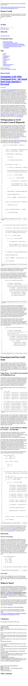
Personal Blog (11, 8)
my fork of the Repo (10, 114)
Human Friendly (5, 73)
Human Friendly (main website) (7, 7)
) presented (9, 91)
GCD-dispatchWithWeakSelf (7, 353)
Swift (8, 614)
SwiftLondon (3, 614)
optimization (18, 613)
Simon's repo (10, 607)
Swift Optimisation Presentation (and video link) (13, 44)
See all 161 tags (6, 65)
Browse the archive (5, 28)
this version (10, 530)
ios (3, 54)
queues (13, 613)
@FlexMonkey (4, 91)
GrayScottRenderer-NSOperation (8, 218)
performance (6, 57)
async (4, 62)
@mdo (14, 69)
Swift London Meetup (11, 89)
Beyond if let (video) (7, 41)
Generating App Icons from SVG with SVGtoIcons (14, 45)
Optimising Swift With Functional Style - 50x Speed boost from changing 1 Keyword (14, 80)
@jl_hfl (16, 8)
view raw (25, 218)
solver (22, 140)
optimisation (5, 55)
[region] (14, 181)
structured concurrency (8, 64)
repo (6, 100)
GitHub (2, 219)
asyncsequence (6, 59)
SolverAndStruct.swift (5, 523)
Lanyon (9, 69)
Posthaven (7, 68)
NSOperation (12, 614)
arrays (4, 58)
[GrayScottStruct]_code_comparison (8, 411)
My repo (5, 607)
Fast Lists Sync (17, 7)
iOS (16, 614)
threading (10, 613)
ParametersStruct (5, 570)
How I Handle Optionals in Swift (10, 42)
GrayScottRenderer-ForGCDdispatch (8, 264)
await (4, 60)
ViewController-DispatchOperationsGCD (9, 301)
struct (6, 613)
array (4, 613)
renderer (15, 140)
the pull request (19, 116)
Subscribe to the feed (5, 35)
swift (4, 53)
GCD (4, 63)
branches (2, 114)
